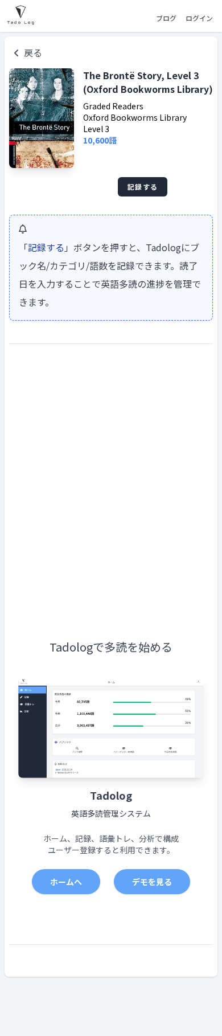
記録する (143, 186)
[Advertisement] (111, 471)
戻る (33, 52)
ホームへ (66, 881)
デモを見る (152, 881)
